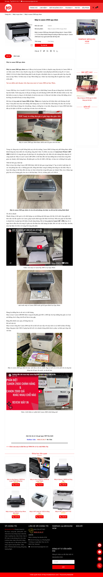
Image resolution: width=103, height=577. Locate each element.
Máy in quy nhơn (18, 14)
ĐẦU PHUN (85, 8)
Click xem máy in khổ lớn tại (18, 446)
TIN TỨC (77, 8)
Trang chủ (8, 14)
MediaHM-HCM (9, 529)
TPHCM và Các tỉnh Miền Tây (38, 446)
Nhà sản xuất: (39, 25)
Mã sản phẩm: (39, 29)
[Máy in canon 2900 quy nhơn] (8, 8)
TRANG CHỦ (33, 8)
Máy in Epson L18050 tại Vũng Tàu (63, 480)
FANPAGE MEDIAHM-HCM (87, 40)
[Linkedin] (47, 51)
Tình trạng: (38, 41)
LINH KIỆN (43, 8)
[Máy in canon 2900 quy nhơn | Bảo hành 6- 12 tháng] (18, 32)
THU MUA (68, 8)
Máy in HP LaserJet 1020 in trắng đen (39, 512)
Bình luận (17, 56)
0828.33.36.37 (16, 1)
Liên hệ (44, 45)
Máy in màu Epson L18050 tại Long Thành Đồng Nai (16, 480)
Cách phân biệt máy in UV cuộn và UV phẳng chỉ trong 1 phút (87, 99)
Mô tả (8, 56)
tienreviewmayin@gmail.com (30, 1)
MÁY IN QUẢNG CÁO (55, 8)
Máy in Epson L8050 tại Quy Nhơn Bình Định (16, 512)
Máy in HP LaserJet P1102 (63, 511)
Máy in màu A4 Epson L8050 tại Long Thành (39, 480)
